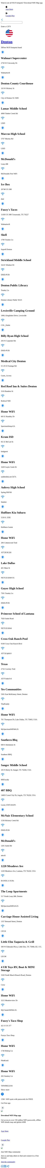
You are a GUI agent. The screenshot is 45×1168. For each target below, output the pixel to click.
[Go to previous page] (2, 20)
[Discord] (2, 1167)
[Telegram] (7, 1167)
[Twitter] (5, 1167)
